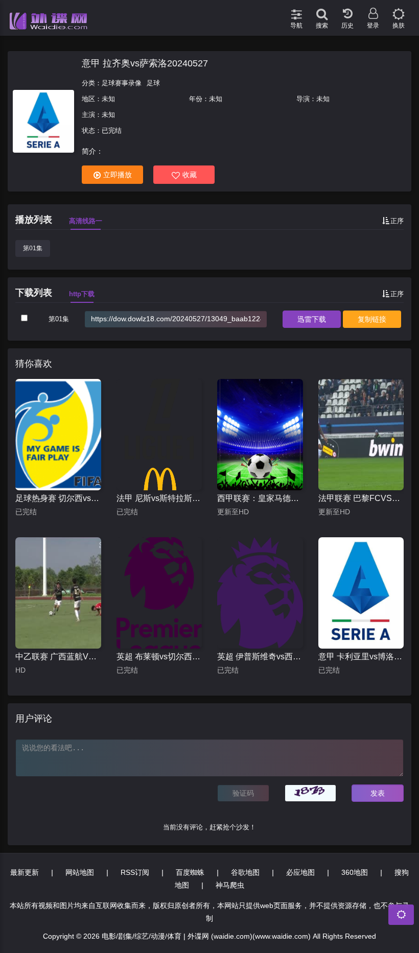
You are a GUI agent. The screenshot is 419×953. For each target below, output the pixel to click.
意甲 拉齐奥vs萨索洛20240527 (145, 63)
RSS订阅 (135, 872)
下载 (311, 319)
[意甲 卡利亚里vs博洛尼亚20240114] (361, 593)
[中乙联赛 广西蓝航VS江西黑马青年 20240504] (58, 593)
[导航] (296, 10)
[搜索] (322, 10)
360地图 (354, 872)
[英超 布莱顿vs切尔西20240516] (159, 593)
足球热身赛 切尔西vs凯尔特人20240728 (58, 498)
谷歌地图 (245, 872)
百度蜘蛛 (190, 872)
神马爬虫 (230, 885)
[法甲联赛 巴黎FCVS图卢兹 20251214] (361, 434)
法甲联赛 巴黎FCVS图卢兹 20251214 (361, 498)
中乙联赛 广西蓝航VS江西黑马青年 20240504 (58, 656)
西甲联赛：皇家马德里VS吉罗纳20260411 (260, 498)
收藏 (189, 175)
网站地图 (79, 872)
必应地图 (300, 872)
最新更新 (24, 872)
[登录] (373, 10)
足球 (153, 83)
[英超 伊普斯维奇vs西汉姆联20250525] (260, 593)
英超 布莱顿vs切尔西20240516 (159, 656)
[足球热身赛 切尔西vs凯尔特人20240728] (58, 434)
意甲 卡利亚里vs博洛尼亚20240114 (361, 656)
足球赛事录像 (122, 83)
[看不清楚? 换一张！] (311, 793)
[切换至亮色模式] (398, 10)
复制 (372, 319)
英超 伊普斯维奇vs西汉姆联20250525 (260, 656)
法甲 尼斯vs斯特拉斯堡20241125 (159, 498)
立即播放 (117, 175)
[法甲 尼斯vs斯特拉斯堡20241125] (159, 434)
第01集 (32, 248)
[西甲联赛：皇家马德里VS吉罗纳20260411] (260, 434)
